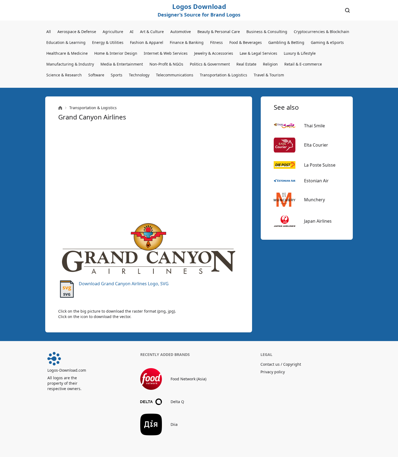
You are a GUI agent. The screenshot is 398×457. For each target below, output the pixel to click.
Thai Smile (314, 126)
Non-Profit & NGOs (166, 64)
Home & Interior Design (115, 53)
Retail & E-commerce (303, 64)
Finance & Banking (187, 42)
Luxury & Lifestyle (300, 53)
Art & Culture (152, 31)
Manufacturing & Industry (70, 64)
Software (96, 74)
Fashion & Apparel (146, 42)
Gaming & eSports (327, 42)
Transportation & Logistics (223, 74)
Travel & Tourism (269, 74)
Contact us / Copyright (280, 364)
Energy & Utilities (107, 42)
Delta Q (177, 401)
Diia (174, 424)
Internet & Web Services (166, 53)
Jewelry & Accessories (213, 53)
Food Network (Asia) (188, 378)
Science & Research (64, 74)
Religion (270, 64)
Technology (139, 74)
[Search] (347, 10)
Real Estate (246, 64)
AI (131, 31)
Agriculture (113, 31)
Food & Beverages (245, 42)
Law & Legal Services (258, 53)
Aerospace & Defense (76, 31)
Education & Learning (66, 42)
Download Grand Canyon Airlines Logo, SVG (124, 284)
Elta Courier (316, 145)
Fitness (216, 42)
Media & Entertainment (121, 64)
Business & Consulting (266, 31)
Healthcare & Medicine (67, 53)
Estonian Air (316, 181)
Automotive (180, 31)
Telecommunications (174, 74)
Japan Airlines (318, 221)
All (48, 31)
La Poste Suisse (319, 165)
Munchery (314, 200)
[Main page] (60, 108)
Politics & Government (210, 64)
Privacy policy (272, 371)
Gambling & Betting (286, 42)
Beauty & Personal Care (218, 31)
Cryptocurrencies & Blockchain (321, 31)
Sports (116, 74)
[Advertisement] (148, 172)
